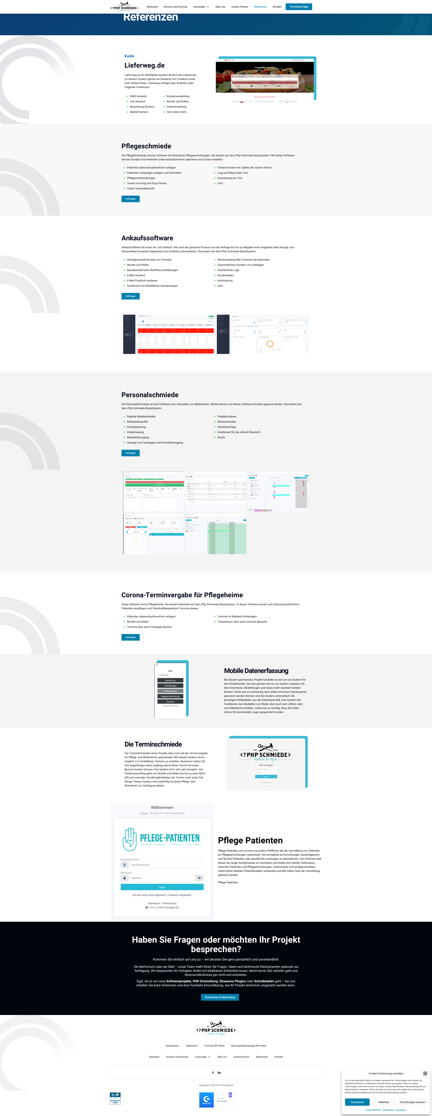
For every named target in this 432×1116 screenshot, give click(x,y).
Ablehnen (384, 1102)
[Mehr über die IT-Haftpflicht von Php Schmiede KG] (115, 1104)
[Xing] (213, 1072)
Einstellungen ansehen (412, 1102)
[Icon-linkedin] (219, 1072)
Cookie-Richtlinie (373, 1109)
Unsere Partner (239, 7)
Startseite (152, 7)
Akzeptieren (357, 1102)
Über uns (220, 7)
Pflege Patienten (250, 840)
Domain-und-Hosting (175, 7)
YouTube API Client (214, 1046)
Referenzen (260, 7)
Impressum (401, 1109)
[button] (425, 1073)
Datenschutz (388, 1109)
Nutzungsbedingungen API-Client (248, 1046)
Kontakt (277, 7)
